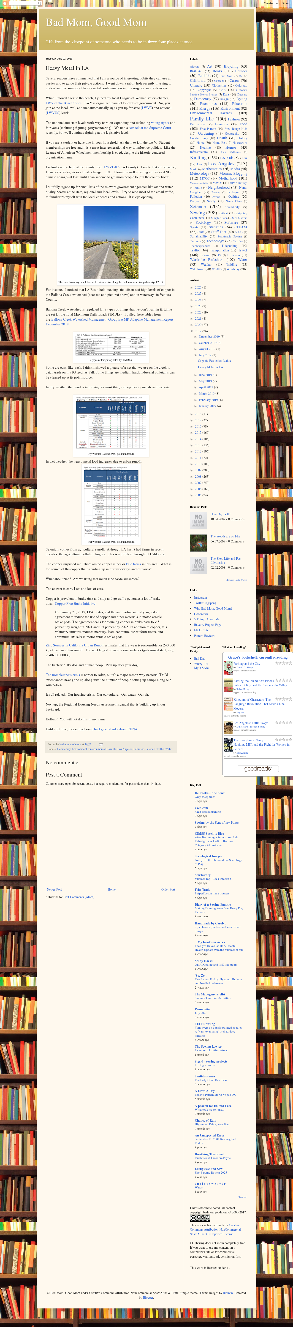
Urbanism (233, 255)
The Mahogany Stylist (210, 994)
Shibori (223, 213)
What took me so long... (209, 1109)
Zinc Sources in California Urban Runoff (75, 645)
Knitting (198, 157)
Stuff (201, 232)
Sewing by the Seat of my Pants (217, 822)
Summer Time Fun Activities (213, 998)
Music (198, 188)
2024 (198, 299)
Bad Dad (199, 658)
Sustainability (199, 236)
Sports (194, 227)
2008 (198, 476)
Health (222, 137)
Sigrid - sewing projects (211, 1061)
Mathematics (212, 168)
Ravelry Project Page (207, 624)
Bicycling (231, 66)
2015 (198, 432)
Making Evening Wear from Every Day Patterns (219, 910)
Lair (244, 158)
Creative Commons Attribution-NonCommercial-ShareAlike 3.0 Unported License (216, 1229)
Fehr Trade (202, 889)
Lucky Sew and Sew (208, 1168)
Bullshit (204, 75)
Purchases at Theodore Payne (213, 1158)
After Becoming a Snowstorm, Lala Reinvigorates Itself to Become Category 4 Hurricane (216, 841)
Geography (232, 133)
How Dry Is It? (220, 514)
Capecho (219, 81)
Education (239, 103)
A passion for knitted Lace (213, 1105)
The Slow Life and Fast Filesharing (226, 560)
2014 (198, 439)
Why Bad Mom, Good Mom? (213, 608)
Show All (242, 1197)
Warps (199, 1187)
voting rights (160, 122)
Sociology (203, 222)
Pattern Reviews (204, 635)
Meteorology (199, 173)
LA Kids (226, 157)
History (242, 138)
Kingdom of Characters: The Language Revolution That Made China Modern (259, 704)
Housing (205, 147)
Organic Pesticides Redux (214, 360)
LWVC (147, 107)
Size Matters (239, 218)
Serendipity (232, 207)
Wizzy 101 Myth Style (201, 666)
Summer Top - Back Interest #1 (214, 879)
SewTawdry (203, 874)
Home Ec (218, 142)
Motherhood (228, 178)
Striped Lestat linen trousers (212, 893)
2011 (198, 457)
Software (231, 222)
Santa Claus (234, 201)
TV (219, 255)
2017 (198, 420)
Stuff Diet (218, 231)
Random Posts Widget (236, 579)
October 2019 (208, 343)
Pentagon (233, 192)
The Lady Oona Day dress (211, 1080)
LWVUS (53, 112)
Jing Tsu (240, 712)
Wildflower (197, 269)
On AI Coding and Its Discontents (216, 964)
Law (199, 164)
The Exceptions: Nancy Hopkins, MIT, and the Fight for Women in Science (261, 744)
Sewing (197, 212)
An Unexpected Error (210, 1135)
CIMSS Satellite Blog (209, 833)
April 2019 (206, 387)
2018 (198, 414)
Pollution (138, 749)
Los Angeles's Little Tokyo (250, 723)
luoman (228, 1293)
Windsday (233, 269)
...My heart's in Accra (210, 942)
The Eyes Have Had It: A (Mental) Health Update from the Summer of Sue (219, 948)
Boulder (241, 71)
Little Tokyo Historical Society (250, 726)
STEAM (240, 226)
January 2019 (208, 406)
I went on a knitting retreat (211, 1050)
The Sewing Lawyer (208, 1046)
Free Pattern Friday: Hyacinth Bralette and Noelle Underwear (218, 981)
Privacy (216, 196)
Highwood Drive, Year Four (212, 1124)
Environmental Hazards (102, 749)
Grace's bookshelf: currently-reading (258, 657)
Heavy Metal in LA (210, 367)
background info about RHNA (115, 729)
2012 (198, 451)
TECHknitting (205, 1023)
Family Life (202, 118)
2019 (198, 331)
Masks (194, 169)
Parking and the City (246, 663)
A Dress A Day (205, 1090)
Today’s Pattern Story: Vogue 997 (215, 1095)
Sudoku (239, 232)
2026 (198, 287)
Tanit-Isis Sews (205, 1076)
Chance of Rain (205, 1120)
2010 (198, 464)
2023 (198, 306)
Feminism (221, 124)
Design (224, 99)
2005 (198, 495)
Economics (208, 103)
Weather (206, 264)
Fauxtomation (198, 124)
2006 (198, 489)
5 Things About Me (207, 619)
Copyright (204, 89)
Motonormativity (199, 183)
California (197, 80)
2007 (198, 482)
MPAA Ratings (238, 183)
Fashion (234, 119)
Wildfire (231, 264)
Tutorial (205, 255)
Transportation (219, 250)
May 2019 (206, 381)
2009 (198, 470)
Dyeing (241, 98)
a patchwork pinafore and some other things (217, 929)
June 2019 (206, 375)
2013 (198, 445)
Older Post (168, 889)
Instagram (200, 597)
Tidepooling (229, 245)
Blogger (148, 1297)
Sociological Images (208, 856)
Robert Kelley (242, 689)
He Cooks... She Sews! (210, 792)
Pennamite (202, 1009)
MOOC (204, 178)
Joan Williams (231, 152)
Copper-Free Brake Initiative (75, 603)
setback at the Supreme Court (150, 127)
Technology (215, 240)
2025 (198, 293)
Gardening (206, 133)
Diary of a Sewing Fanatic (213, 904)
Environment (79, 749)
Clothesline (219, 85)
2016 (198, 426)
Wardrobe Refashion (206, 259)
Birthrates (196, 71)
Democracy (64, 749)
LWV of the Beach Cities (63, 103)
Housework (240, 142)
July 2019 (205, 355)
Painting (216, 192)
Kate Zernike (242, 752)
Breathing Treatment (209, 1154)
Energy (204, 108)
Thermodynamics (200, 246)
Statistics (216, 226)
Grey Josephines (205, 797)
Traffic (160, 749)
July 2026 (201, 1013)
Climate (196, 85)
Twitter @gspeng (205, 603)
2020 (198, 324)
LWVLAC (111, 167)
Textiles (238, 241)
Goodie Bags (199, 138)
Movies (217, 182)
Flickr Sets (201, 630)
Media (235, 168)
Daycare (242, 94)
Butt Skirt (226, 76)
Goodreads (201, 614)
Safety (211, 201)
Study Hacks (203, 960)
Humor (230, 147)
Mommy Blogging (233, 173)
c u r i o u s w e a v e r (210, 1183)
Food (243, 123)
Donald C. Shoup (244, 667)
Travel (242, 250)
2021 (198, 318)
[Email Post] (101, 744)
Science (150, 749)
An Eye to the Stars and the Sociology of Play (218, 862)
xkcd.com (201, 807)
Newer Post (54, 889)
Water (168, 749)
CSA (223, 89)
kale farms (133, 563)
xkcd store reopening (208, 811)
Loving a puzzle (205, 1065)
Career (235, 80)
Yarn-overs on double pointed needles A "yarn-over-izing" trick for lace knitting (218, 1031)
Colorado (241, 85)
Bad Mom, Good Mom (96, 21)
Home (112, 889)
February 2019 (209, 400)
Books (217, 71)
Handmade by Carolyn (210, 923)
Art (209, 66)
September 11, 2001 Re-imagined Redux (215, 1141)
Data (226, 94)
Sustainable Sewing (230, 236)
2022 (198, 312)
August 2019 (207, 349)
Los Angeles (124, 749)
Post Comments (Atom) (79, 897)
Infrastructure (199, 152)
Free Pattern (208, 128)
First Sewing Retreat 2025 (211, 1172)
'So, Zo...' (201, 975)
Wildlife (217, 269)
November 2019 (210, 336)
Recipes (194, 201)
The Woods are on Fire (225, 536)
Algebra (194, 66)
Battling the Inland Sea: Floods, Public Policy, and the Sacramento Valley (260, 682)
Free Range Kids (236, 128)
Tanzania (195, 241)
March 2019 (207, 393)
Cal (240, 76)
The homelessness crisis (63, 674)
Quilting (233, 196)
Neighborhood (219, 187)
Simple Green (219, 218)
